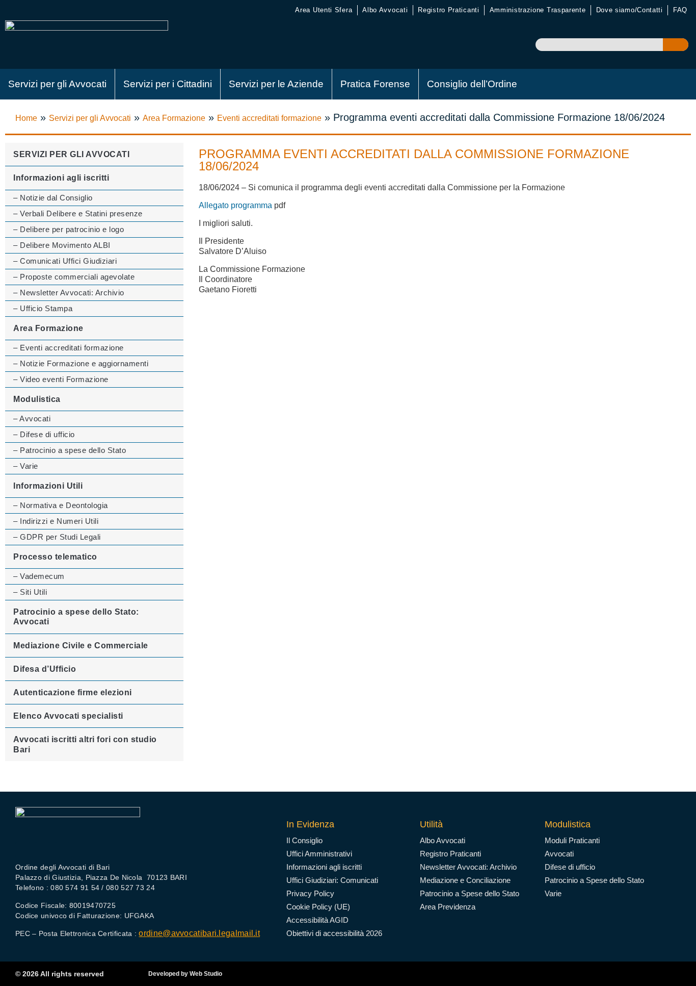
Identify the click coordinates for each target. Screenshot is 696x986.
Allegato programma (235, 205)
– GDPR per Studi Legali (57, 537)
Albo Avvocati (385, 10)
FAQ (680, 10)
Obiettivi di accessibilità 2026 (334, 933)
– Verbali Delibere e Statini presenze (78, 213)
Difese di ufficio (570, 867)
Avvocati (559, 853)
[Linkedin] (62, 849)
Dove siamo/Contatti (629, 10)
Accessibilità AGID (317, 920)
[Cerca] (675, 44)
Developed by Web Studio (185, 973)
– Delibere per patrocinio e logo (68, 229)
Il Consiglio (304, 840)
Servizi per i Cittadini (167, 84)
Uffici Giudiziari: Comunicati (332, 880)
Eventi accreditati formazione (269, 118)
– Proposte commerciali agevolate (74, 276)
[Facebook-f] (22, 849)
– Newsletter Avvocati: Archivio (68, 292)
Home (26, 118)
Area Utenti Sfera (323, 10)
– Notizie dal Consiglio (53, 197)
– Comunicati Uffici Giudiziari (65, 261)
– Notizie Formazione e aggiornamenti (80, 363)
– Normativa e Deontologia (60, 505)
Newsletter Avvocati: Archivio (468, 867)
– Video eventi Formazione (61, 379)
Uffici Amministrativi (319, 853)
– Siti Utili (30, 592)
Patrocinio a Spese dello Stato (469, 893)
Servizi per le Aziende (276, 84)
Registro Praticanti (448, 10)
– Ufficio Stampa (42, 308)
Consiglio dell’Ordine (472, 84)
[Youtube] (42, 849)
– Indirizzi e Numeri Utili (55, 521)
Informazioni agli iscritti (324, 867)
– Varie (25, 466)
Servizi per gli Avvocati (57, 84)
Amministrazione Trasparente (538, 10)
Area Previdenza (447, 906)
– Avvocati (31, 418)
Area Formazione (174, 118)
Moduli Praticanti (572, 840)
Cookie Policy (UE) (318, 906)
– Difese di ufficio (44, 434)
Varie (553, 893)
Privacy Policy (310, 893)
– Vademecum (39, 576)
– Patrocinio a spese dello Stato (69, 450)
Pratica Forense (375, 84)
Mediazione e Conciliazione (465, 880)
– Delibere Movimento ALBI (62, 245)
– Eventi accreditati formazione (68, 347)
